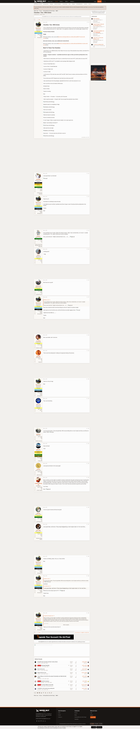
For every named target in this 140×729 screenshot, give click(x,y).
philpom (85, 682)
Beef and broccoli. (41, 669)
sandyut (38, 673)
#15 (88, 477)
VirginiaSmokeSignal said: (48, 615)
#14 (88, 463)
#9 (88, 350)
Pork (94, 46)
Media (66, 1)
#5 (88, 249)
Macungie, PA (39, 37)
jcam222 (38, 663)
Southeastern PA (39, 521)
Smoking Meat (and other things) (80, 717)
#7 (88, 297)
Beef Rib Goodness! (45, 681)
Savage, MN (40, 460)
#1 (88, 22)
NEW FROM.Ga (96, 18)
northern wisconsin (38, 440)
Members (72, 1)
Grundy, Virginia (39, 490)
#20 (88, 612)
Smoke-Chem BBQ (40, 682)
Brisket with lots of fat (41, 672)
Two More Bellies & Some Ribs (47, 684)
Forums (56, 1)
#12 (88, 428)
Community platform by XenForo (69, 723)
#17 (88, 524)
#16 (88, 507)
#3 (88, 196)
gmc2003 (39, 689)
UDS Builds (95, 42)
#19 (88, 575)
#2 (88, 173)
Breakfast (95, 28)
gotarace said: (46, 578)
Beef (47, 663)
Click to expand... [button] (66, 624)
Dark (101, 723)
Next (39, 19)
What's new (50, 1)
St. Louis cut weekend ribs (98, 44)
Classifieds (76, 719)
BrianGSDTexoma (84, 670)
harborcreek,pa (39, 474)
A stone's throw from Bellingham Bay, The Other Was (38, 245)
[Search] (105, 1)
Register (91, 714)
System (92, 723)
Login (91, 712)
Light (97, 723)
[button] (53, 1)
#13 (88, 443)
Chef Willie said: (47, 586)
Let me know (90, 7)
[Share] (87, 22)
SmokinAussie (84, 685)
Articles (61, 1)
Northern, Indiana (39, 347)
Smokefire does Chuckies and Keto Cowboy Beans (47, 661)
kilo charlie (39, 666)
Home (59, 712)
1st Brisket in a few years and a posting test (45, 688)
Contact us (60, 717)
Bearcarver (37, 14)
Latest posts (94, 16)
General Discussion (96, 22)
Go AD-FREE (93, 717)
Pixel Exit (84, 723)
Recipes (76, 712)
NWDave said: (46, 299)
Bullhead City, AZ (39, 294)
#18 (88, 556)
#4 (88, 230)
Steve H (38, 670)
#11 (88, 398)
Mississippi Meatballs (45, 665)
